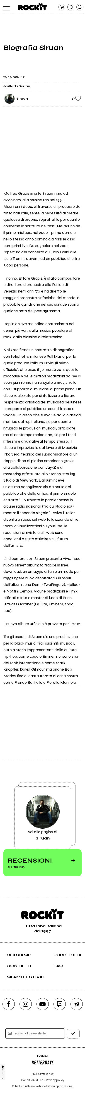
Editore (39, 1058)
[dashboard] (79, 7)
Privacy (3, 1073)
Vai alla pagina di (42, 835)
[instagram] (25, 1004)
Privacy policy (55, 1080)
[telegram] (76, 1004)
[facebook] (8, 1004)
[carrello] (62, 7)
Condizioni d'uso (32, 1080)
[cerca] (70, 7)
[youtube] (42, 1004)
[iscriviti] (73, 1033)
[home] (32, 6)
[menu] (5, 7)
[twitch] (59, 1004)
